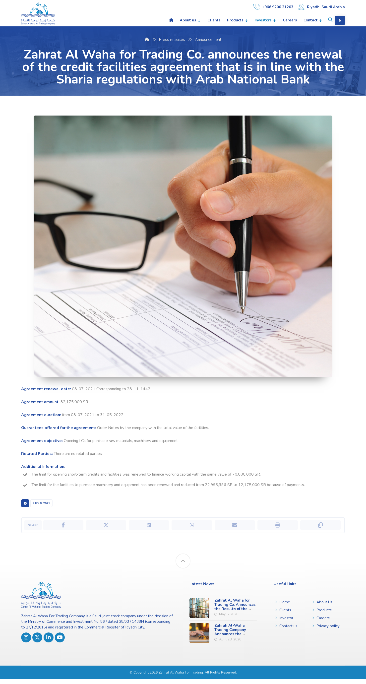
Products (324, 610)
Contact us (288, 625)
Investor (286, 618)
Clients (285, 610)
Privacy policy (328, 625)
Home (284, 602)
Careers (323, 618)
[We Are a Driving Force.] (38, 13)
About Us (324, 602)
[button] (330, 20)
